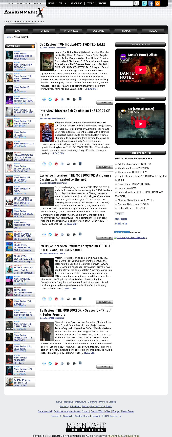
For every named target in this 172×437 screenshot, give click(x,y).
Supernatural (45, 411)
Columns (93, 402)
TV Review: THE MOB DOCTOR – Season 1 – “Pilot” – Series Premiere (75, 312)
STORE (90, 3)
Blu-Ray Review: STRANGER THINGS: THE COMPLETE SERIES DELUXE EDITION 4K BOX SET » (19, 203)
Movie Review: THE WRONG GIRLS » (22, 122)
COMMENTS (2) (105, 238)
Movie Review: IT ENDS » (21, 88)
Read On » (92, 89)
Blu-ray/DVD (97, 406)
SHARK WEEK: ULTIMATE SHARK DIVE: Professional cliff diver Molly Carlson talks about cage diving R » (20, 250)
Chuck (85, 411)
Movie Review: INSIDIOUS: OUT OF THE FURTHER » (23, 56)
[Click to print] (74, 99)
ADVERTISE (76, 3)
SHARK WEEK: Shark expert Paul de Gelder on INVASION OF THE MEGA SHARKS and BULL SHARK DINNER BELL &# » (19, 274)
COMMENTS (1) (105, 367)
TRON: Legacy (110, 416)
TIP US (62, 3)
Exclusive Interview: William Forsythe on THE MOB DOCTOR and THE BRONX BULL (76, 248)
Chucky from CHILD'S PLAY (132, 172)
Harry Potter (127, 411)
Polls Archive (121, 223)
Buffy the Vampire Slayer (67, 411)
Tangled (96, 416)
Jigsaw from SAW (127, 188)
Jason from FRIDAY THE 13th (134, 184)
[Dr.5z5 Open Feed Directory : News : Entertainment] (130, 237)
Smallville (68, 416)
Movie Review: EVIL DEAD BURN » (22, 347)
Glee (108, 411)
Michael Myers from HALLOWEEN (136, 200)
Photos (103, 402)
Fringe (116, 411)
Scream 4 (56, 416)
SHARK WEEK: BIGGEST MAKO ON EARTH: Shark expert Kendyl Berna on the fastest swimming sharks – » (19, 261)
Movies (64, 406)
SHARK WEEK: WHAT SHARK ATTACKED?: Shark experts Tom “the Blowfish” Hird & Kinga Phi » (19, 239)
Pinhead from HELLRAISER (132, 208)
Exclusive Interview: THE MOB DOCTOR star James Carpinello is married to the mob (75, 177)
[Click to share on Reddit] (62, 99)
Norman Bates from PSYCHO (133, 204)
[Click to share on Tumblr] (80, 99)
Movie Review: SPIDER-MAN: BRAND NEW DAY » (23, 214)
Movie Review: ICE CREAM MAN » (22, 178)
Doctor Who (97, 411)
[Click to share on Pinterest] (56, 99)
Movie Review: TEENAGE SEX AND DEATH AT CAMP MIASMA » (18, 170)
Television (75, 406)
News (59, 402)
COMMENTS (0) (105, 102)
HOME (51, 3)
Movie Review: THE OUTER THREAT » (22, 325)
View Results (121, 219)
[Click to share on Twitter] (50, 99)
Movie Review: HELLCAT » (20, 133)
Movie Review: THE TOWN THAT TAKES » (23, 314)
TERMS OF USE (132, 436)
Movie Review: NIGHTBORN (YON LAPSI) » (22, 225)
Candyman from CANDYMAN (133, 168)
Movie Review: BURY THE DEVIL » (23, 66)
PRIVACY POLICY (115, 436)
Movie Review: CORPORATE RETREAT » (20, 360)
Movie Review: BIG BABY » (22, 190)
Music (85, 406)
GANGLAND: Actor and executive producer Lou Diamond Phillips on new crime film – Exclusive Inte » (20, 385)
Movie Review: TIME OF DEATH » (23, 370)
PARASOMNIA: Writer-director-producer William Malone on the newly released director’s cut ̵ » (20, 160)
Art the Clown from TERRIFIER (134, 164)
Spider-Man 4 (82, 416)
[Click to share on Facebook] (44, 99)
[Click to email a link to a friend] (68, 99)
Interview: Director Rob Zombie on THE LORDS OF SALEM (75, 112)
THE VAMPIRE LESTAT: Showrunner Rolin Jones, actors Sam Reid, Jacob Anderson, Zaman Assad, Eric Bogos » (19, 295)
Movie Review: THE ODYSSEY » (22, 302)
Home (8, 37)
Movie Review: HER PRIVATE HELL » (22, 280)
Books (108, 406)
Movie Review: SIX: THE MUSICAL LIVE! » (23, 100)
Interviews (81, 402)
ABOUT (102, 3)
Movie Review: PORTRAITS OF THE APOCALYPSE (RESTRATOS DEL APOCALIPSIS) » (19, 340)
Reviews (69, 402)
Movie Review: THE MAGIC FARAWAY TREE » (22, 79)
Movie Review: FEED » (24, 143)
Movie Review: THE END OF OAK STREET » (24, 112)
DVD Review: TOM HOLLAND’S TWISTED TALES (73, 44)
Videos (112, 402)
